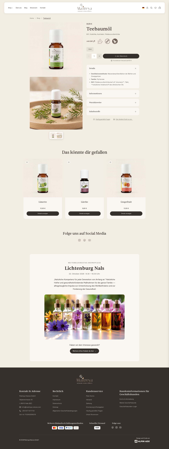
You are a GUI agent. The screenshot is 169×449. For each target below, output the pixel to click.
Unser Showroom (92, 414)
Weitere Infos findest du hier (84, 351)
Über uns (19, 8)
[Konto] (147, 8)
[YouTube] (120, 427)
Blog (25, 8)
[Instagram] (116, 427)
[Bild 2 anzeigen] (59, 135)
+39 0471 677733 (28, 411)
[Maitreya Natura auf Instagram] (79, 240)
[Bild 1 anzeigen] (53, 135)
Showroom (33, 8)
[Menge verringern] (88, 56)
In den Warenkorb (121, 56)
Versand (89, 400)
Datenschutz (57, 403)
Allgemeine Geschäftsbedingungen (65, 411)
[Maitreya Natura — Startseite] (84, 8)
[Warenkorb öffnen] (160, 8)
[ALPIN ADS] (142, 441)
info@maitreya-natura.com (31, 407)
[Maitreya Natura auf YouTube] (89, 240)
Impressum (56, 400)
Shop (10, 8)
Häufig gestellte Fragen (94, 411)
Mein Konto (90, 396)
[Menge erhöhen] (99, 56)
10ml (90, 49)
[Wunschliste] (155, 8)
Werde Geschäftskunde (128, 403)
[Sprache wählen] (143, 7)
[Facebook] (112, 427)
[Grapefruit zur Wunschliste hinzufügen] (110, 162)
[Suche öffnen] (151, 8)
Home (32, 18)
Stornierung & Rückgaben (95, 407)
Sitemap (55, 407)
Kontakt (42, 8)
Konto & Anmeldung (127, 399)
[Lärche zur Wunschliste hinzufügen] (68, 162)
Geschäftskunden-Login (128, 406)
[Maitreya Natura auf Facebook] (84, 240)
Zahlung (89, 403)
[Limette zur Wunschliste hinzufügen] (27, 162)
